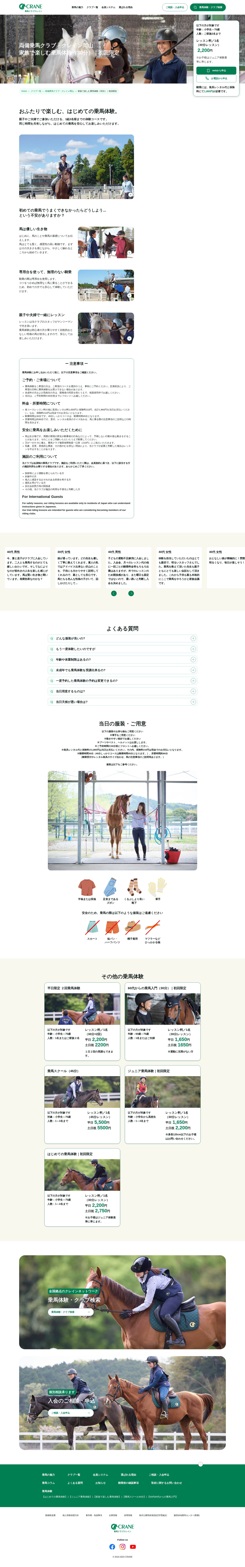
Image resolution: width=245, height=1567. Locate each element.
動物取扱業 (50, 1515)
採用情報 (128, 1515)
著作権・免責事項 (94, 1515)
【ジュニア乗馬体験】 (80, 1496)
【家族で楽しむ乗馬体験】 (107, 1496)
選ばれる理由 (128, 1474)
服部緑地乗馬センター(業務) (187, 1515)
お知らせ (100, 1482)
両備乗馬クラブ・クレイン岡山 (59, 91)
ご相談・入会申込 (159, 1474)
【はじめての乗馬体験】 (54, 1496)
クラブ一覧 (36, 91)
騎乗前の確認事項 (128, 1482)
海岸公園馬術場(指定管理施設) (153, 1515)
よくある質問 (75, 1482)
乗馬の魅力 (48, 1474)
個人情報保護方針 (71, 1515)
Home (24, 91)
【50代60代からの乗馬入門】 (162, 1496)
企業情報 (113, 1515)
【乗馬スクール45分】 (134, 1496)
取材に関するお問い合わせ (166, 1482)
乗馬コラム (48, 1482)
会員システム (100, 1474)
